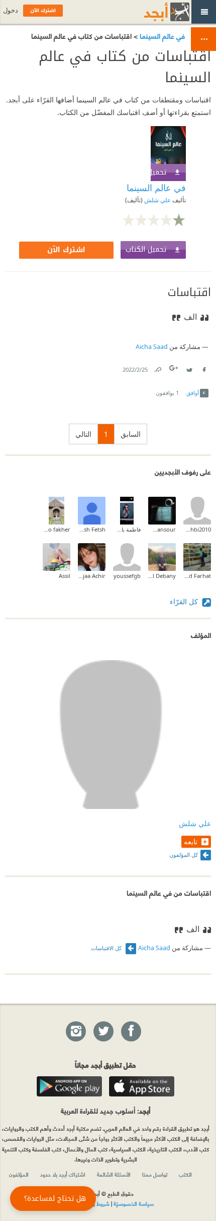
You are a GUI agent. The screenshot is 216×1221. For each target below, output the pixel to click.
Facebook (203, 367)
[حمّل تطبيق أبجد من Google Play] (69, 1086)
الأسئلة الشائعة (114, 1174)
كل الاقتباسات (107, 948)
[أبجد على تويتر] (103, 1031)
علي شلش (157, 200)
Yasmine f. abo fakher (56, 529)
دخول (10, 10)
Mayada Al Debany (162, 575)
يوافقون (167, 392)
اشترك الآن (66, 250)
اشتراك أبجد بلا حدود (62, 1174)
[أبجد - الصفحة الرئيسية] (154, 12)
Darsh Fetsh (91, 529)
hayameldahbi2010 (197, 529)
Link (157, 367)
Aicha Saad (152, 346)
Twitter (189, 367)
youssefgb (127, 575)
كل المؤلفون (183, 854)
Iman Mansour (162, 529)
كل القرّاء (185, 601)
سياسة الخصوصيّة (134, 1203)
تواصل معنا (154, 1174)
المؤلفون (19, 1174)
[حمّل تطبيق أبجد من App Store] (142, 1086)
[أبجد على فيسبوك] (130, 1031)
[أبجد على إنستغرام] (75, 1031)
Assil (64, 575)
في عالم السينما (161, 35)
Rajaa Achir (91, 575)
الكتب (185, 1174)
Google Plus (174, 368)
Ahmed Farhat (197, 575)
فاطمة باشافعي (127, 529)
